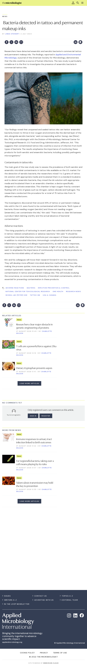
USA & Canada (49, 295)
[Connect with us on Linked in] (75, 615)
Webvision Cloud (51, 663)
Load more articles (29, 383)
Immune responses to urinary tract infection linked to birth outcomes (34, 440)
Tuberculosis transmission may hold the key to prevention (34, 484)
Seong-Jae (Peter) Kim (16, 295)
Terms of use (60, 653)
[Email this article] (21, 42)
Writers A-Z (10, 600)
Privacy (44, 653)
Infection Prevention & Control (54, 288)
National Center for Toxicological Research (28, 291)
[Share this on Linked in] (16, 42)
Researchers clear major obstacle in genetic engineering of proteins (34, 325)
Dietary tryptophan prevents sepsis (34, 368)
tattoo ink (35, 295)
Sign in (50, 37)
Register (46, 416)
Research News (73, 291)
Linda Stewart (12, 34)
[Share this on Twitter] (11, 42)
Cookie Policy (27, 653)
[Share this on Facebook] (7, 42)
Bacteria (31, 288)
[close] (82, 37)
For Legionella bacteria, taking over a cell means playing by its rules (35, 462)
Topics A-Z (67, 596)
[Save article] (80, 42)
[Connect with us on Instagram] (69, 615)
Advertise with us (44, 600)
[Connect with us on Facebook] (82, 615)
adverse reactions (15, 288)
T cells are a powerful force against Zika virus (36, 347)
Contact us (40, 596)
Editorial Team (70, 600)
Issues (7, 596)
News (4, 16)
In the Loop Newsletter (16, 604)
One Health (58, 291)
